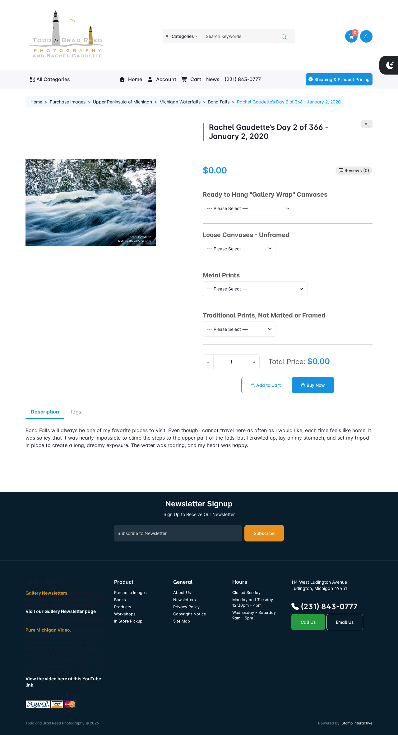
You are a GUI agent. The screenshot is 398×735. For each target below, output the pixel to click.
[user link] (366, 36)
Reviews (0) (357, 170)
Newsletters (184, 599)
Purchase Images (68, 101)
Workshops (125, 614)
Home (134, 79)
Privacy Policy (186, 607)
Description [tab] (45, 412)
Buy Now (315, 385)
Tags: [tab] (76, 412)
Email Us (345, 622)
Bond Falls (218, 101)
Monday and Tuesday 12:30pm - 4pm (252, 602)
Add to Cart (268, 385)
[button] (351, 36)
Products (122, 607)
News (213, 79)
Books (120, 599)
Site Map (181, 621)
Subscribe (264, 533)
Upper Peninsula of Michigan (122, 101)
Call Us (308, 622)
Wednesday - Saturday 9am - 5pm (254, 615)
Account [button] (165, 79)
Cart (195, 79)
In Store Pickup (128, 621)
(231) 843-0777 (242, 79)
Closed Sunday (246, 592)
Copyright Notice (189, 614)
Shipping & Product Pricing (342, 79)
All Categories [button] (53, 79)
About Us (182, 592)
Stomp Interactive (357, 723)
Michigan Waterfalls (180, 101)
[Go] (284, 37)
